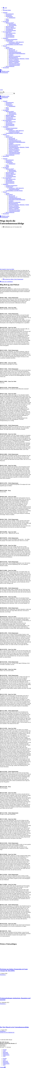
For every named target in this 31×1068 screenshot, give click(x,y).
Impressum (5, 1052)
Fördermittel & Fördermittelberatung (17, 53)
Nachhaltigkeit (12, 17)
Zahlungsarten (6, 1054)
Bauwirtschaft (12, 49)
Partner (7, 20)
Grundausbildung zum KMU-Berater (14, 44)
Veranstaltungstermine (11, 30)
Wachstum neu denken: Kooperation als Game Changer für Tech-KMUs (14, 969)
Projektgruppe (9, 16)
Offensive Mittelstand (11, 28)
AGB (4, 1056)
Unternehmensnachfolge (14, 65)
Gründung (11, 54)
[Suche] (0, 95)
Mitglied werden (9, 22)
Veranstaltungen (9, 29)
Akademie (5, 38)
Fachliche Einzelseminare (11, 39)
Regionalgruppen (10, 13)
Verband (5, 12)
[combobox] (6, 93)
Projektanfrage (9, 34)
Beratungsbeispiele (10, 35)
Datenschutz (6, 1053)
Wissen (4, 45)
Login (1, 89)
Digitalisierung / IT (13, 51)
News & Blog (9, 48)
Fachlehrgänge (9, 40)
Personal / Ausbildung (14, 60)
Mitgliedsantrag (12, 24)
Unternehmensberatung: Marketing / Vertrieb (19, 58)
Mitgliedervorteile (10, 26)
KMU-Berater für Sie (11, 33)
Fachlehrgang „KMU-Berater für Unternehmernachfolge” (16, 42)
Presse (7, 19)
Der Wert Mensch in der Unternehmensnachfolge (14, 1027)
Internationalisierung (13, 57)
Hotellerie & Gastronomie (14, 56)
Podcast (7, 47)
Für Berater (5, 21)
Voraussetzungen (12, 25)
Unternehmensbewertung (14, 63)
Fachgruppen (9, 15)
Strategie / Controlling (14, 62)
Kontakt (5, 1049)
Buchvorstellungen (10, 36)
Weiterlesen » (3, 974)
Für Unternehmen (7, 31)
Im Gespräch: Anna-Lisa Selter (7, 269)
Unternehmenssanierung (14, 61)
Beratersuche (6, 67)
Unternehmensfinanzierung (15, 52)
